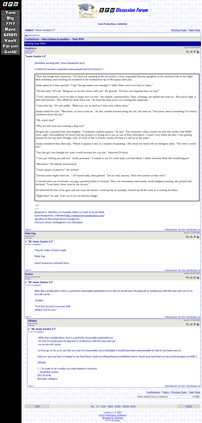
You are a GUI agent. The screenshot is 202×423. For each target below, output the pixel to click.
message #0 (37, 244)
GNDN (110, 406)
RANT (103, 406)
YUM (37, 406)
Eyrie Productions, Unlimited (112, 415)
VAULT (189, 406)
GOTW (133, 406)
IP (30, 229)
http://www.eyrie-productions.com (85, 215)
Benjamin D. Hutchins (112, 418)
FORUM (125, 406)
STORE (118, 406)
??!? (97, 406)
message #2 (40, 332)
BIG (92, 406)
